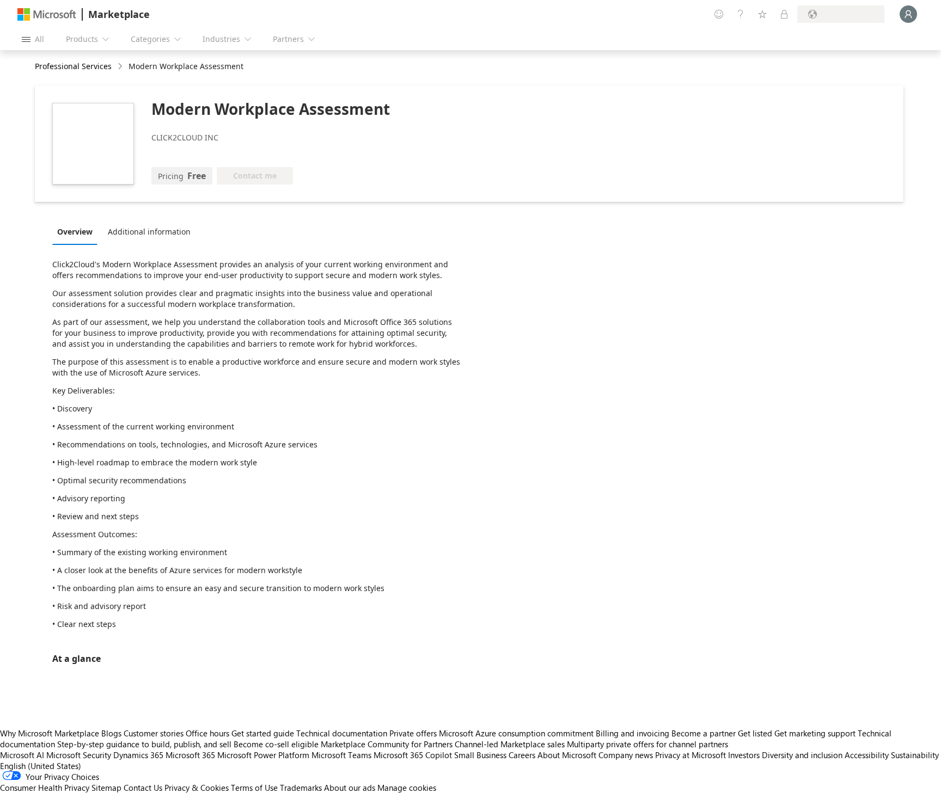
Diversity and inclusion (802, 754)
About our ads (349, 787)
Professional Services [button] (73, 66)
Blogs (111, 733)
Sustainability (915, 754)
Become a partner (703, 733)
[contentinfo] (121, 67)
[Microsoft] (46, 14)
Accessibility (867, 754)
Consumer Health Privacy (44, 787)
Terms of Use (254, 787)
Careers (522, 754)
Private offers (413, 733)
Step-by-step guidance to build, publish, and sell (144, 744)
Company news (625, 754)
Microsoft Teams (341, 754)
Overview (75, 231)
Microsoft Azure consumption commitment (517, 733)
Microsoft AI (22, 754)
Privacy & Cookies (196, 787)
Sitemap (106, 787)
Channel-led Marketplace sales (510, 744)
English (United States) (40, 765)
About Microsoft (566, 754)
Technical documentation (341, 733)
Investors (744, 754)
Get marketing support (815, 733)
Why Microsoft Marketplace (49, 733)
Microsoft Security (78, 754)
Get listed (755, 733)
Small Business (480, 754)
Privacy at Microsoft (690, 754)
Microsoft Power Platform (263, 754)
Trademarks (301, 787)
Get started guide (262, 733)
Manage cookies (406, 787)
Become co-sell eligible (276, 744)
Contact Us (143, 787)
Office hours (207, 733)
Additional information (149, 231)
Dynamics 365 (138, 754)
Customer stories (154, 733)
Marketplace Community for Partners (387, 744)
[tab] (77, 231)
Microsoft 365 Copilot (413, 754)
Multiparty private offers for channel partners (647, 744)
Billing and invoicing (632, 733)
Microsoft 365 (190, 754)
